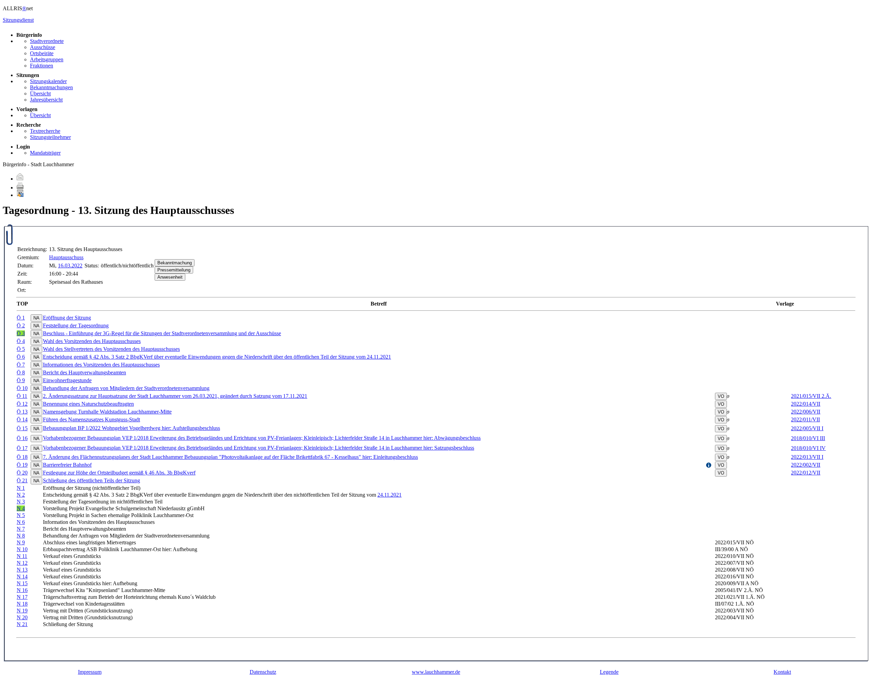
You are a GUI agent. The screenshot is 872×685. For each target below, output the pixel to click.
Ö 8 (21, 372)
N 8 (21, 536)
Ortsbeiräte (41, 53)
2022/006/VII (805, 412)
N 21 (22, 624)
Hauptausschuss (66, 257)
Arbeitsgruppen (46, 59)
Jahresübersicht (46, 100)
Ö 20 (22, 473)
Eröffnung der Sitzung (67, 318)
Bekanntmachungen (51, 87)
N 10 (22, 549)
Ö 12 (22, 404)
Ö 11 (22, 396)
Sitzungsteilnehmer (50, 137)
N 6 (21, 522)
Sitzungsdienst (18, 20)
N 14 (22, 576)
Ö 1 (21, 318)
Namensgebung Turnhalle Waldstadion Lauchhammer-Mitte (107, 412)
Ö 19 (22, 465)
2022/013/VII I (807, 457)
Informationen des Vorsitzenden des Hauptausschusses (101, 365)
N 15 (22, 583)
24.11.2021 (389, 495)
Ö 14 (22, 419)
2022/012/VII (805, 473)
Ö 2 (21, 325)
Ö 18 (22, 457)
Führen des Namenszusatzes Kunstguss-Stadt (91, 419)
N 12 (22, 563)
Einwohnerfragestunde (67, 380)
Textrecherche (45, 131)
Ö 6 (21, 357)
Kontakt (782, 672)
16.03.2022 (70, 265)
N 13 (22, 570)
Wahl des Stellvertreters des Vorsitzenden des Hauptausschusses (111, 349)
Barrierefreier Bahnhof (67, 465)
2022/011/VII (805, 419)
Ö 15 (22, 428)
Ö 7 (21, 365)
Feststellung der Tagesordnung (76, 325)
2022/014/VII (805, 404)
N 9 (21, 542)
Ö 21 (22, 480)
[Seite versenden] (20, 179)
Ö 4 (21, 341)
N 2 (21, 495)
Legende (609, 672)
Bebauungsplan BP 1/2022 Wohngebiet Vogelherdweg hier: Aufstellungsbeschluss (131, 428)
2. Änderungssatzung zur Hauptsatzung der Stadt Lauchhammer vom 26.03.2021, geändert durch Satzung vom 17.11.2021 (175, 396)
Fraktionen (41, 65)
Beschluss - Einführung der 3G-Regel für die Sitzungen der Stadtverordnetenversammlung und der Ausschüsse (162, 333)
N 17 (22, 597)
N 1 (21, 488)
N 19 (22, 610)
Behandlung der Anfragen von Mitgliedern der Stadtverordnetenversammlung (126, 388)
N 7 (21, 529)
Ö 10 (22, 388)
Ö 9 (21, 380)
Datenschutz (263, 672)
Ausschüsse (42, 47)
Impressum (90, 672)
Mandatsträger (45, 153)
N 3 (21, 501)
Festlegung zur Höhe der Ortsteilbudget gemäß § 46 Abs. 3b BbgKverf (119, 473)
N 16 (22, 590)
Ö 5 (21, 349)
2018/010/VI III (808, 438)
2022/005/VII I (807, 428)
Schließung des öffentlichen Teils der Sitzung (91, 480)
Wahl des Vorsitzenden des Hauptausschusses (92, 341)
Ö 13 (22, 412)
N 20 (22, 617)
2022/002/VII (805, 465)
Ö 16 (22, 438)
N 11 (22, 556)
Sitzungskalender (48, 81)
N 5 (21, 515)
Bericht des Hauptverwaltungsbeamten (84, 372)
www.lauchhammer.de (436, 672)
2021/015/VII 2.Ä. (811, 396)
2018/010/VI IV (808, 448)
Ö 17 (22, 448)
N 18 (22, 604)
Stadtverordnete (47, 41)
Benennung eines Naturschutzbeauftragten (88, 404)
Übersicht (40, 93)
